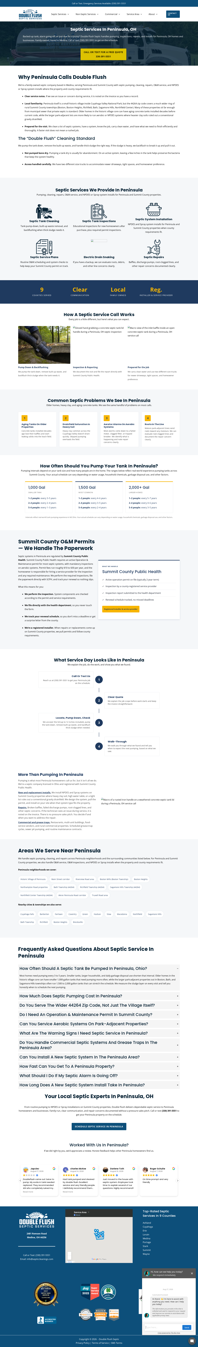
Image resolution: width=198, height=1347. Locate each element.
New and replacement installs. (34, 792)
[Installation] (154, 219)
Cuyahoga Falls (27, 914)
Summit (147, 1250)
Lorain (146, 1234)
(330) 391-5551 (119, 3)
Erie (145, 1230)
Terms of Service (100, 1342)
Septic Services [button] (58, 14)
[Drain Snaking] (99, 255)
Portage (147, 1242)
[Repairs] (154, 255)
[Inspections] (99, 219)
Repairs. (22, 807)
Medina (146, 1238)
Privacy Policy (83, 1342)
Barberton (44, 914)
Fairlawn (59, 914)
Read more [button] (28, 1192)
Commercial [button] (111, 14)
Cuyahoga (148, 1226)
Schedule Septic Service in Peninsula (99, 1126)
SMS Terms (116, 1342)
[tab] (99, 977)
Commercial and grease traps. (34, 822)
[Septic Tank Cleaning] (44, 219)
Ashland (147, 1222)
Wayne (146, 1253)
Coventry (73, 914)
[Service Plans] (44, 255)
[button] (67, 14)
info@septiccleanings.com (40, 1259)
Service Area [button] (133, 14)
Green (85, 914)
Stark (145, 1246)
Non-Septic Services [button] (86, 14)
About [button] (152, 14)
